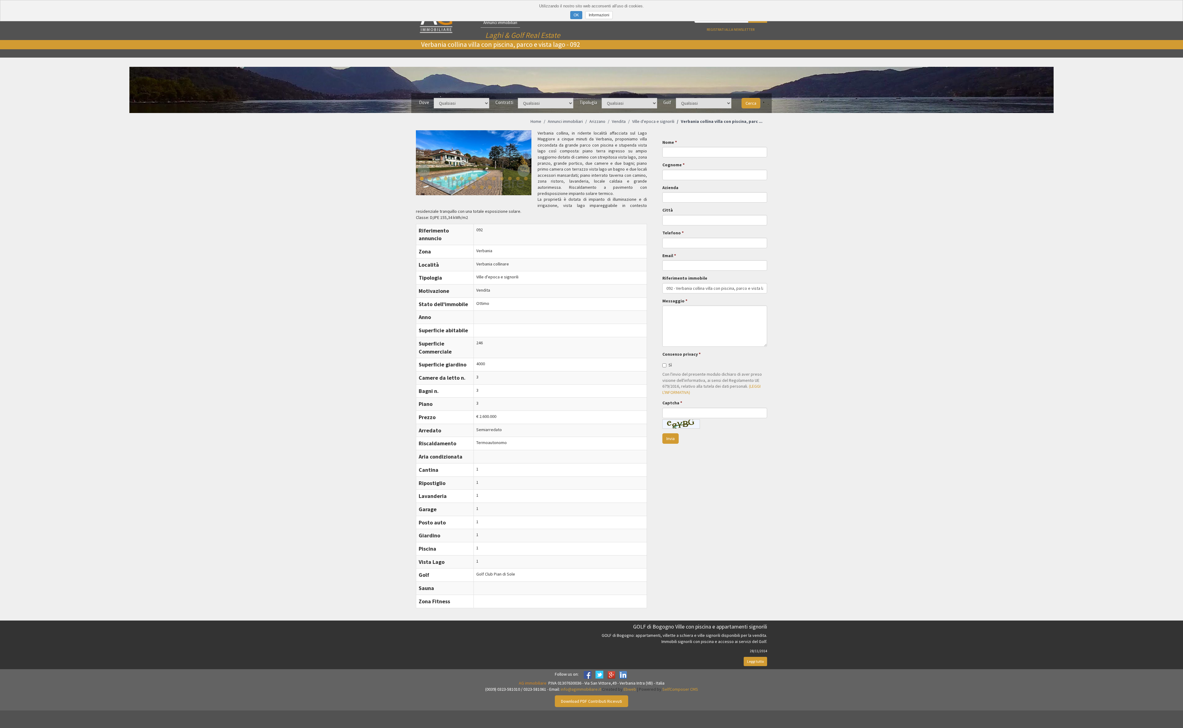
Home (536, 121)
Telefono (671, 233)
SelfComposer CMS (680, 689)
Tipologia (588, 102)
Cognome (672, 165)
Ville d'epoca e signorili (653, 121)
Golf (667, 102)
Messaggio (673, 301)
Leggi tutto (755, 661)
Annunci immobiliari (500, 22)
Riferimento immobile (684, 278)
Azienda (670, 187)
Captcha (670, 403)
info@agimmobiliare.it (581, 689)
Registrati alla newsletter (730, 29)
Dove (424, 102)
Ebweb (630, 689)
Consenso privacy (680, 354)
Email (667, 255)
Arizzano (597, 121)
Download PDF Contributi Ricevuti (591, 701)
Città (667, 210)
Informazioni (599, 15)
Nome (668, 142)
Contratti (504, 102)
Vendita (619, 121)
